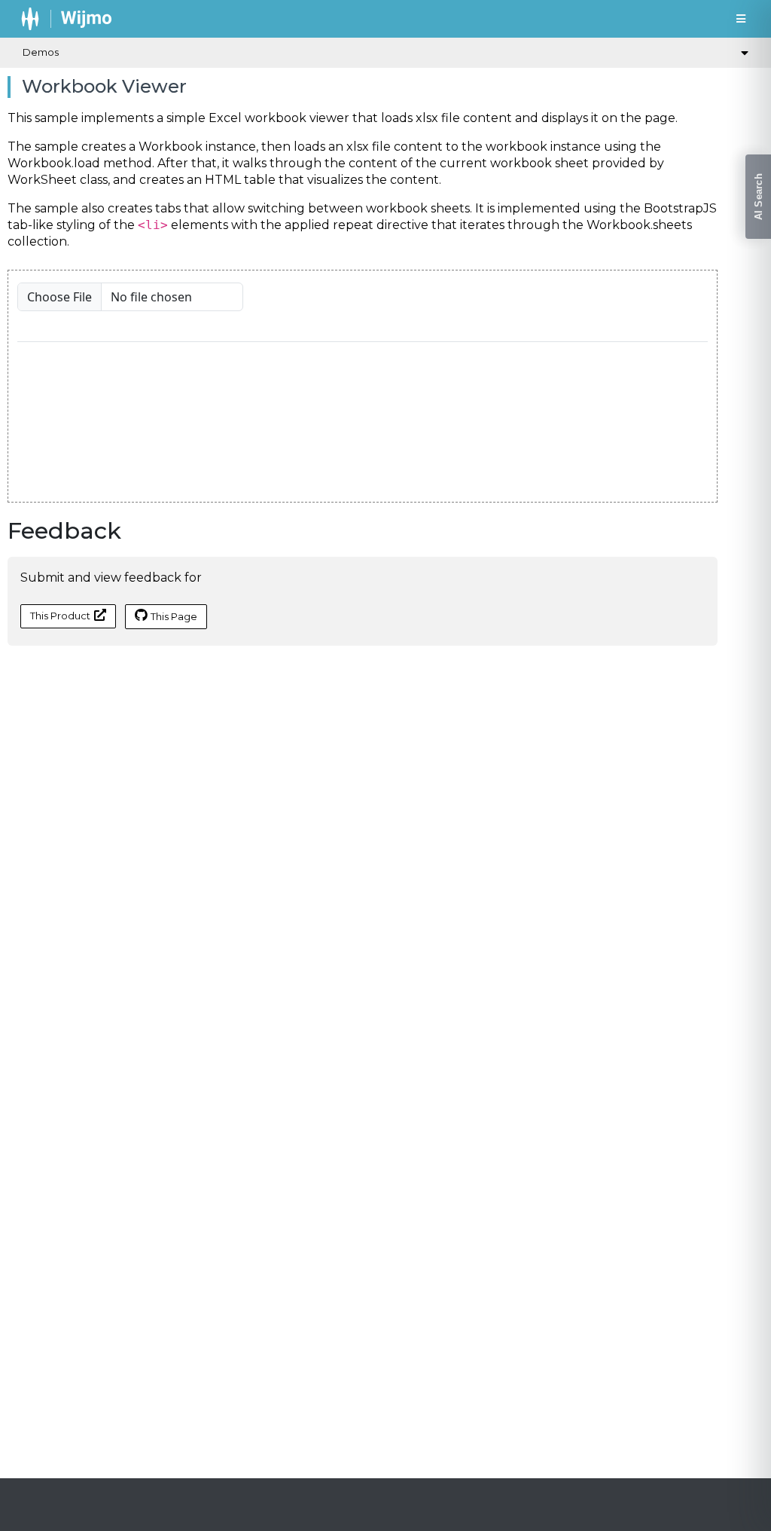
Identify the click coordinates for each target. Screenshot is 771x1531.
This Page (174, 616)
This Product (60, 616)
